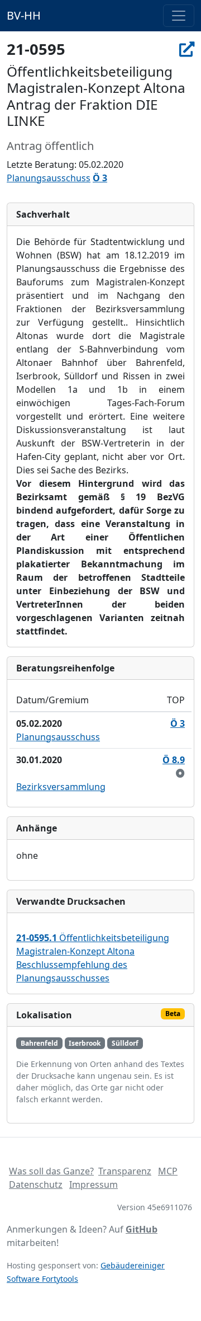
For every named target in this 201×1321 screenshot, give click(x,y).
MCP (168, 1171)
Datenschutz (36, 1184)
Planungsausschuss (48, 178)
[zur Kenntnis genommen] (180, 773)
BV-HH (24, 15)
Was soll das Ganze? (51, 1171)
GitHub (141, 1229)
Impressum (93, 1184)
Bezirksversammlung (61, 787)
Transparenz (124, 1171)
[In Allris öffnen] (186, 49)
